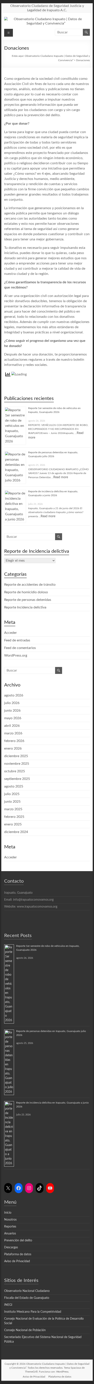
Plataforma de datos (17, 1254)
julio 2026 (11, 703)
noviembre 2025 (16, 763)
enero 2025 (13, 824)
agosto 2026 (13, 695)
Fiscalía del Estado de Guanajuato (26, 1297)
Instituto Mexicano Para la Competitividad (32, 1311)
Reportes (10, 1226)
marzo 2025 (13, 809)
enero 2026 (13, 748)
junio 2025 (12, 801)
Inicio (7, 1212)
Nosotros (10, 1219)
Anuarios (10, 1233)
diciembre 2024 (16, 832)
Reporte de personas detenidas (27, 600)
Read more (60, 477)
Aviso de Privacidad (17, 1261)
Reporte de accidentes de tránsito (30, 584)
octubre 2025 (14, 771)
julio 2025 (11, 794)
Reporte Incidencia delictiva (25, 607)
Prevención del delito (18, 1240)
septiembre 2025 (17, 779)
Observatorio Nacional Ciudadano (27, 1291)
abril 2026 (12, 725)
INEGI (8, 1304)
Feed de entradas (17, 640)
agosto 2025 (13, 786)
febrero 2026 (14, 741)
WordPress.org (15, 655)
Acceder (10, 632)
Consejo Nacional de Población (25, 1330)
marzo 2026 (13, 733)
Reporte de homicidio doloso (26, 592)
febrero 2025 (14, 816)
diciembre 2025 (16, 756)
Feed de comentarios (20, 648)
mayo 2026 (12, 718)
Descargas (11, 1247)
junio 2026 (12, 710)
